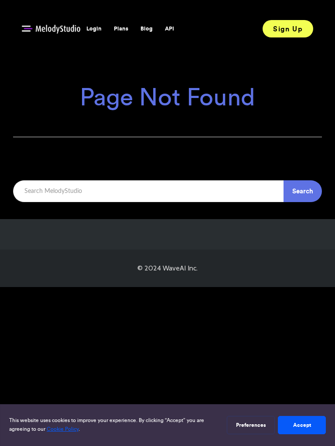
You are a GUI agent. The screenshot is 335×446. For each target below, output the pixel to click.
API (169, 28)
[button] (288, 28)
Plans (121, 28)
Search (302, 191)
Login (94, 28)
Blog (146, 28)
